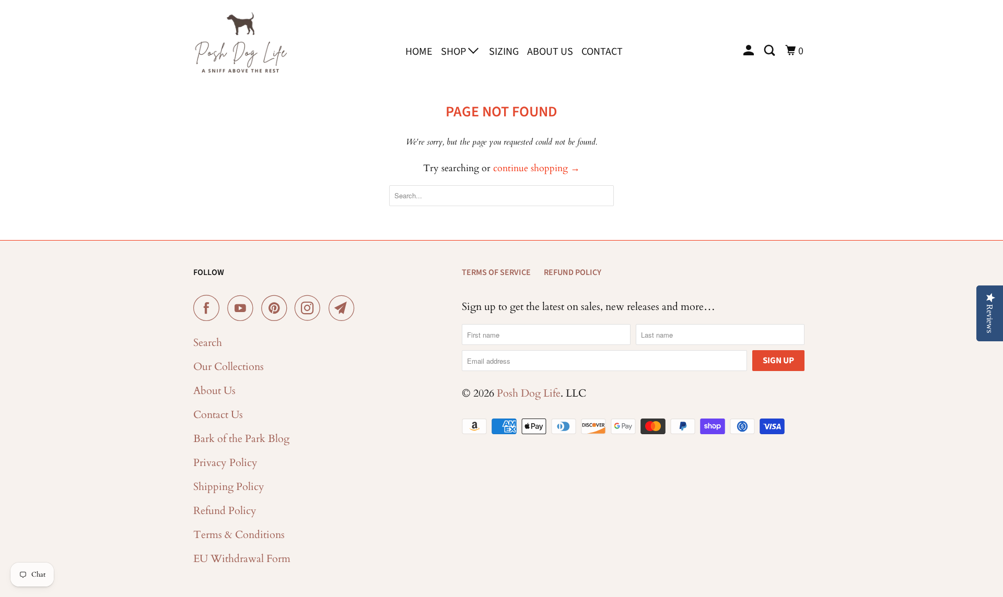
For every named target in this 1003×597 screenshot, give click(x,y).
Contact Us (218, 415)
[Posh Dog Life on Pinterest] (276, 308)
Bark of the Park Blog (241, 439)
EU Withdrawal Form (241, 559)
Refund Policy (224, 511)
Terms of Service (496, 272)
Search (207, 343)
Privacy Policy (225, 463)
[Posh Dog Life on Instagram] (310, 308)
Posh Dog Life (529, 393)
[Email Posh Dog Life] (344, 308)
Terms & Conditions (239, 535)
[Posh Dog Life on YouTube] (243, 308)
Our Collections (228, 367)
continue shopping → (536, 168)
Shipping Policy (228, 487)
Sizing (504, 51)
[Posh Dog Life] (240, 49)
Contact (602, 51)
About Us (550, 51)
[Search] (770, 51)
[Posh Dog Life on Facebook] (209, 308)
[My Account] (749, 51)
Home (419, 51)
